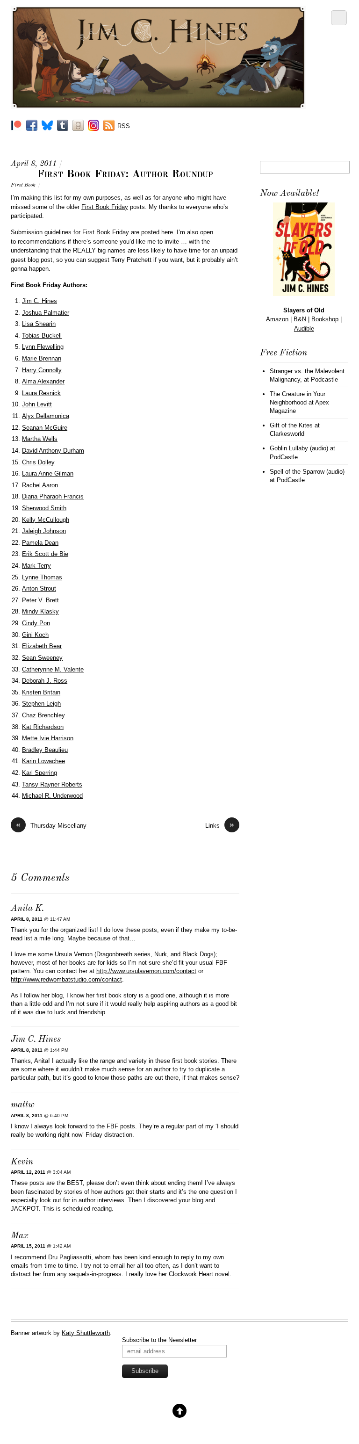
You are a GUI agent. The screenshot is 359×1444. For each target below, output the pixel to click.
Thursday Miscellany (51, 825)
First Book (23, 185)
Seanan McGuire (44, 427)
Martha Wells (39, 438)
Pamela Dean (40, 542)
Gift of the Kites (291, 425)
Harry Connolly (42, 370)
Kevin (22, 1162)
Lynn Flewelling (43, 346)
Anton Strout (39, 588)
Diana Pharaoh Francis (53, 496)
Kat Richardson (43, 726)
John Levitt (37, 404)
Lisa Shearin (39, 323)
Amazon (277, 319)
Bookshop (324, 319)
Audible (304, 328)
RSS (123, 126)
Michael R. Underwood (52, 795)
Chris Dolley (38, 462)
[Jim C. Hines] (158, 105)
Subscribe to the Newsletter (159, 1339)
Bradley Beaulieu (45, 749)
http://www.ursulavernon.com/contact (146, 971)
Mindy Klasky (40, 611)
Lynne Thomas (42, 577)
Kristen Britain (41, 692)
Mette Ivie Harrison (47, 738)
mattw (23, 1105)
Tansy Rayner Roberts (52, 784)
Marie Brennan (41, 358)
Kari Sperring (39, 772)
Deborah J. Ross (44, 680)
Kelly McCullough (45, 519)
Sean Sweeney (42, 657)
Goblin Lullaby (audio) (299, 448)
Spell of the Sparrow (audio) (307, 471)
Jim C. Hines (39, 300)
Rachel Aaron (40, 485)
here (167, 232)
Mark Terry (36, 565)
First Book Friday (104, 206)
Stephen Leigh (41, 703)
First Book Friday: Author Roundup (125, 174)
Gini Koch (35, 634)
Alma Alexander (43, 381)
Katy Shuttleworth (86, 1332)
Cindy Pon (36, 623)
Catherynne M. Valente (53, 669)
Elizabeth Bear (42, 646)
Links (219, 825)
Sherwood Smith (44, 508)
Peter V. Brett (40, 600)
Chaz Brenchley (43, 715)
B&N (300, 319)
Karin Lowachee (43, 761)
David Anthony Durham (53, 450)
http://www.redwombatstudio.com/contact (66, 979)
